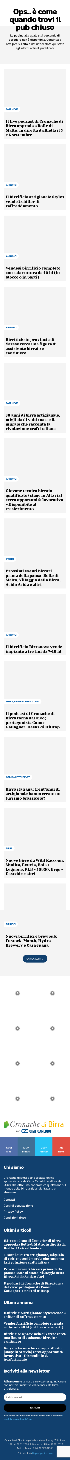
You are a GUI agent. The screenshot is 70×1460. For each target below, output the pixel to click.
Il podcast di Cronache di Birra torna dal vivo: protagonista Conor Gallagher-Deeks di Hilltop (33, 720)
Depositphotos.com (42, 1453)
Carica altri (34, 958)
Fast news (12, 109)
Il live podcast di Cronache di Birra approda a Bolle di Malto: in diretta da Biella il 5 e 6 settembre (34, 128)
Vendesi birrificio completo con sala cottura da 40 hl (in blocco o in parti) (33, 272)
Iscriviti (61, 1138)
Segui (26, 1138)
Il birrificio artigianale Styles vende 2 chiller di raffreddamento (35, 201)
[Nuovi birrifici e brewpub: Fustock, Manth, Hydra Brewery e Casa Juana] (35, 907)
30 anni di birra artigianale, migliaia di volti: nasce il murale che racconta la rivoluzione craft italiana (33, 422)
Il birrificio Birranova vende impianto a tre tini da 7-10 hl (34, 648)
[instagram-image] (17, 993)
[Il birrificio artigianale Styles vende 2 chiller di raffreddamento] (35, 167)
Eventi (10, 559)
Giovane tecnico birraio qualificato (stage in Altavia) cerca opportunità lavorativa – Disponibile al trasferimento (34, 499)
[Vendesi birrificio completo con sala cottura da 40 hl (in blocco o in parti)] (35, 239)
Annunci (11, 185)
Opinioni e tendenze (18, 777)
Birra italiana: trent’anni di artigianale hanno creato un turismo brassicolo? (33, 793)
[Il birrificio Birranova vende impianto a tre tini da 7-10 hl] (35, 617)
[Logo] (33, 1126)
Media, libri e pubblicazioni (22, 701)
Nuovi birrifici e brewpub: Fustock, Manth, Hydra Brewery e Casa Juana (31, 940)
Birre (9, 848)
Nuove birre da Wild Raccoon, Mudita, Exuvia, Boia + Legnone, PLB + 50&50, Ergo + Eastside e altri (35, 867)
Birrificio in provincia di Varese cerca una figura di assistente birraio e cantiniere (31, 346)
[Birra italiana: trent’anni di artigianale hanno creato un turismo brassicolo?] (35, 760)
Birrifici (10, 924)
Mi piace (8, 1138)
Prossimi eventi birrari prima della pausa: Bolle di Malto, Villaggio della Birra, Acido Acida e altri (33, 577)
